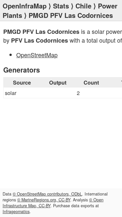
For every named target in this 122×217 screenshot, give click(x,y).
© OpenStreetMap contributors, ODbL (47, 194)
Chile (83, 5)
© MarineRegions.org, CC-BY (43, 200)
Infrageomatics (16, 211)
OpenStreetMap (37, 54)
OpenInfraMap (25, 5)
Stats (61, 5)
